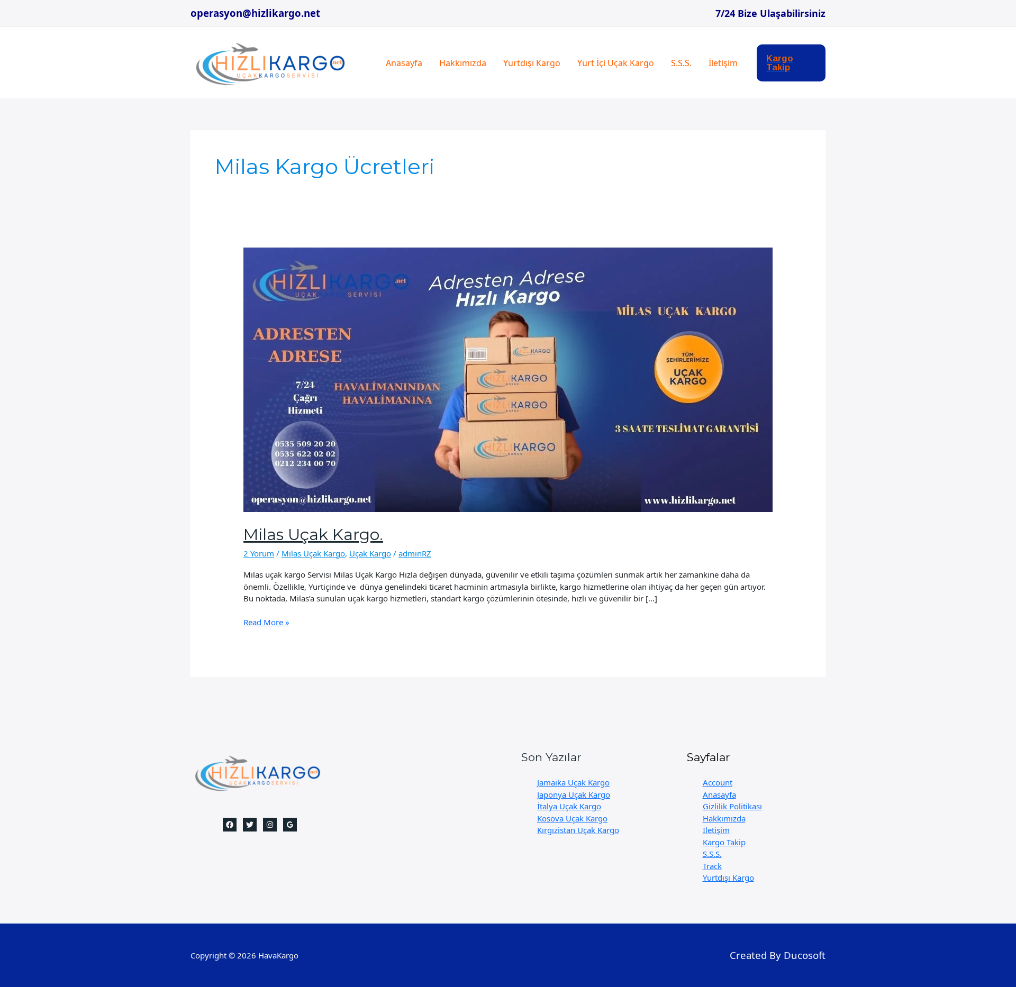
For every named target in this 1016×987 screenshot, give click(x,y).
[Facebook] (230, 824)
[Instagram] (270, 824)
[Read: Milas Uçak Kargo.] (508, 378)
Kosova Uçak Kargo (572, 818)
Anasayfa (404, 63)
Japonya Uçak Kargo (573, 794)
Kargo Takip (724, 842)
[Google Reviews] (290, 824)
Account (717, 782)
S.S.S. (681, 63)
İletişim (723, 63)
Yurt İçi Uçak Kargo (615, 63)
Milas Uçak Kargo (313, 553)
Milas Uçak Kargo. (313, 534)
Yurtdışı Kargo (531, 63)
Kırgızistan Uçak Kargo (578, 830)
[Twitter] (250, 824)
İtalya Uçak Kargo (569, 806)
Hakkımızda (462, 63)
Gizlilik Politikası (732, 806)
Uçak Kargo (370, 553)
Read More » (266, 622)
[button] (791, 62)
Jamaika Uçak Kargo (573, 782)
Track (712, 866)
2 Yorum (258, 553)
